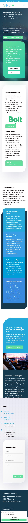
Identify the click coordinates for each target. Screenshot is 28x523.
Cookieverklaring (6, 509)
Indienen (17, 476)
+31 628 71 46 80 (10, 1)
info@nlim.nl (7, 419)
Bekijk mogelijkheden (12, 163)
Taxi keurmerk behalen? (14, 281)
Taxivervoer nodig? (12, 260)
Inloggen (14, 68)
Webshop (14, 72)
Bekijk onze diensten (13, 37)
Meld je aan (11, 126)
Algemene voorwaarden (8, 508)
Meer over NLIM (14, 347)
